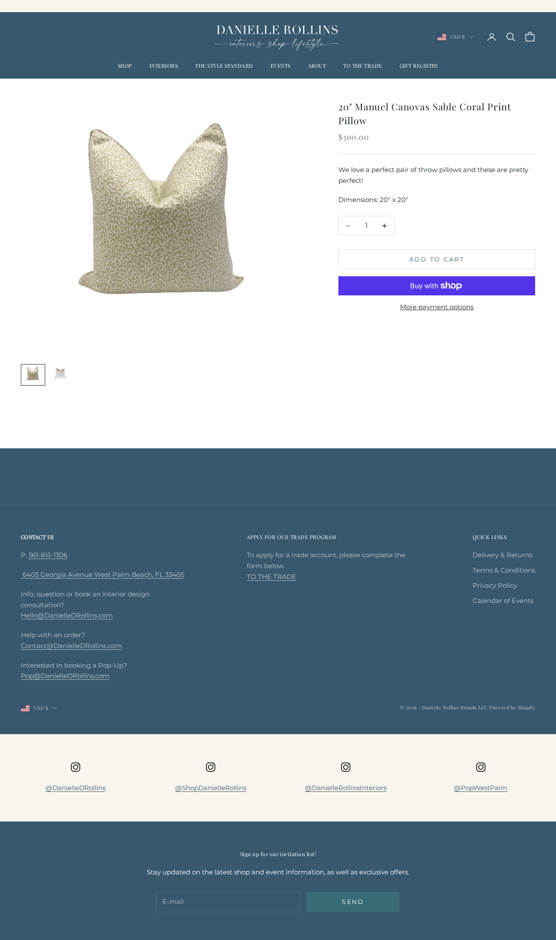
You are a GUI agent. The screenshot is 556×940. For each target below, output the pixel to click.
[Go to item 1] (33, 375)
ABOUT (317, 65)
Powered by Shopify (512, 707)
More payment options (436, 307)
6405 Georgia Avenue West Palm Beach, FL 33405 (102, 574)
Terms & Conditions (504, 570)
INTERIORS (163, 65)
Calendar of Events (503, 600)
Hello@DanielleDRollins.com (67, 615)
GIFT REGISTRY (419, 65)
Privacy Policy (495, 585)
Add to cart (437, 259)
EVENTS (281, 65)
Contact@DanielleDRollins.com (71, 646)
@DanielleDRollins (76, 788)
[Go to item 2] (61, 374)
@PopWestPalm (480, 788)
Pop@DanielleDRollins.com (65, 676)
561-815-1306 (48, 555)
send (353, 902)
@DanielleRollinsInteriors (346, 788)
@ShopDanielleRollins (210, 788)
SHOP (125, 65)
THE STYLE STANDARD (224, 65)
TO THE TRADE (362, 65)
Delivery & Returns (502, 555)
